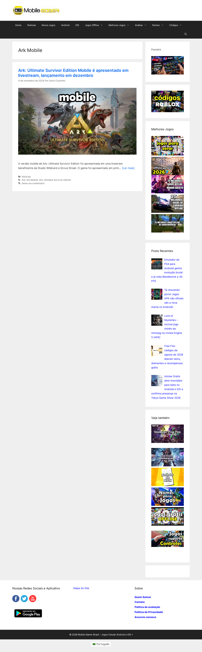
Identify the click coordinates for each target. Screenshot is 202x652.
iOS (77, 25)
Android (65, 25)
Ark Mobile (32, 180)
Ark (23, 180)
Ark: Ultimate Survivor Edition (55, 180)
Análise (139, 25)
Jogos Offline (92, 25)
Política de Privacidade (149, 612)
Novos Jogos (48, 25)
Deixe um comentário (33, 183)
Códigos (173, 25)
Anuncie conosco (145, 617)
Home (18, 25)
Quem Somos (143, 597)
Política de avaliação (147, 607)
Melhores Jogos (117, 25)
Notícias (31, 25)
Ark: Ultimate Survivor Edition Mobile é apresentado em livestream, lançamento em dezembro (73, 73)
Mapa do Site (81, 588)
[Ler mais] (128, 168)
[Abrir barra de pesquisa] (186, 34)
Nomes (156, 25)
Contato (140, 602)
